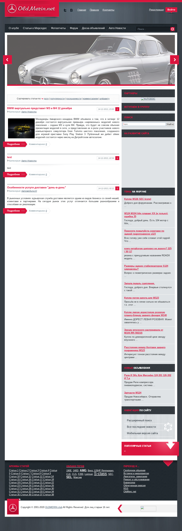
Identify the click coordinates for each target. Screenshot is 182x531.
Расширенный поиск (139, 420)
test (9, 157)
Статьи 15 (14, 479)
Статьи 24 (25, 485)
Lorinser (89, 474)
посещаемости (73, 98)
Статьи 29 (37, 488)
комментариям (90, 98)
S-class (100, 473)
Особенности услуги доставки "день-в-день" (36, 187)
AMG (83, 470)
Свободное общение (134, 470)
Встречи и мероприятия (136, 473)
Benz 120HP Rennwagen (100, 470)
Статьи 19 (14, 482)
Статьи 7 (26, 473)
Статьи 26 (48, 485)
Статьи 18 (48, 479)
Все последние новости (141, 426)
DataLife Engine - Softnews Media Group (32, 9)
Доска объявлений (93, 28)
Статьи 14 (48, 476)
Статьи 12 (37, 476)
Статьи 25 (37, 485)
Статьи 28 (25, 488)
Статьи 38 (48, 494)
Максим (77, 477)
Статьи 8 (36, 473)
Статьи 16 (25, 479)
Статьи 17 (37, 479)
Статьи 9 (46, 473)
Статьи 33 (37, 491)
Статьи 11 (25, 476)
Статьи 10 (14, 476)
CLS (74, 474)
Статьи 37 (37, 494)
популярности (57, 98)
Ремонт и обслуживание (136, 479)
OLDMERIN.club (53, 507)
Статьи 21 (37, 482)
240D (75, 470)
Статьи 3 (34, 470)
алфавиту (104, 98)
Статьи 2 (24, 470)
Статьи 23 (14, 485)
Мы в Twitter (65, 10)
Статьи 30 (48, 488)
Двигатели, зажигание (135, 476)
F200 (80, 474)
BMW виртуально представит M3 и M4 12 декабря (39, 108)
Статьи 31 (14, 491)
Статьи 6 (15, 473)
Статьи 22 (48, 482)
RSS (126, 488)
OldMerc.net (130, 491)
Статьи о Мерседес (35, 28)
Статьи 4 (44, 470)
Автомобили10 (29, 191)
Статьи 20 (25, 482)
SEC (110, 474)
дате (46, 98)
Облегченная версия (135, 485)
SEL (69, 477)
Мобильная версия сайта (142, 433)
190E (69, 470)
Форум (74, 28)
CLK (68, 474)
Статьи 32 (25, 491)
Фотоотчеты (58, 28)
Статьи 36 (25, 494)
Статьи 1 (13, 470)
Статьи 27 (14, 488)
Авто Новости (117, 28)
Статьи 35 (14, 494)
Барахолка (129, 482)
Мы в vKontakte (71, 10)
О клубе (14, 28)
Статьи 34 (48, 491)
